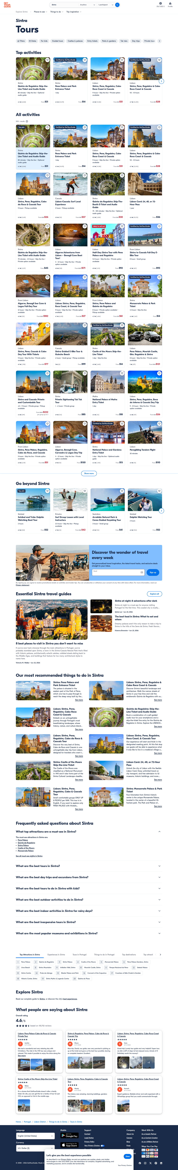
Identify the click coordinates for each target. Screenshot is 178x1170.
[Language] (161, 3)
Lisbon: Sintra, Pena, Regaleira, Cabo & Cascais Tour (88, 1080)
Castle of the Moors (26, 848)
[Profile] (170, 3)
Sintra (42, 999)
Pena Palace (23, 840)
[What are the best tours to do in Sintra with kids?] (159, 888)
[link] (33, 81)
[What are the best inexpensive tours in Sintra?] (159, 922)
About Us (130, 1134)
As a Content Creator (150, 1138)
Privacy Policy (89, 1142)
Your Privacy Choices (92, 1146)
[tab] (30, 954)
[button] (33, 81)
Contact (87, 1134)
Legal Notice (89, 1138)
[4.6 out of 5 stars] (23, 1025)
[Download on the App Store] (69, 1145)
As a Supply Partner (149, 1134)
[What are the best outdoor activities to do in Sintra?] (159, 899)
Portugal (27, 1122)
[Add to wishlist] (47, 60)
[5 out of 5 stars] (39, 1040)
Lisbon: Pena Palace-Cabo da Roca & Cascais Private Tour (37, 1035)
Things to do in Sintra (58, 1122)
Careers (129, 1138)
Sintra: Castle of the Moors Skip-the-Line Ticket (37, 1079)
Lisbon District (40, 1122)
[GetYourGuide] (7, 5)
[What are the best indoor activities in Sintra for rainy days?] (159, 911)
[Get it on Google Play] (69, 1136)
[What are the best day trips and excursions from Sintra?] (159, 877)
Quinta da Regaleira (26, 843)
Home (18, 1122)
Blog (128, 1142)
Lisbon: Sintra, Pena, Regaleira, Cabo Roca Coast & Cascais (138, 1035)
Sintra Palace (23, 845)
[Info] (27, 121)
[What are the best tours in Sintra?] (159, 866)
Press (128, 1146)
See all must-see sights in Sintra (29, 856)
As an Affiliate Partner (150, 1142)
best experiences (70, 999)
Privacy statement (22, 585)
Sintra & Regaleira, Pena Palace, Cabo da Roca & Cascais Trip (88, 1035)
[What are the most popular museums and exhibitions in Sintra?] (159, 933)
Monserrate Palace (26, 851)
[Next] (161, 81)
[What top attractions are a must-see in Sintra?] (159, 831)
